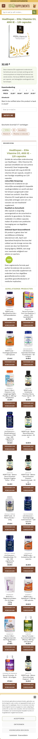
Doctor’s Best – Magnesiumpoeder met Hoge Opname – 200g (10, 638)
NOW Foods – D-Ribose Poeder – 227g (9, 517)
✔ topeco (6, 130)
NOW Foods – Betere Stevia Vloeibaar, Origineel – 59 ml (28, 677)
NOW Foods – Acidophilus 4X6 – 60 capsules (28, 557)
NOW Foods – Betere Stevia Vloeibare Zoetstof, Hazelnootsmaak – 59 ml (28, 478)
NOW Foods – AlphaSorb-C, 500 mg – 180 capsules (28, 598)
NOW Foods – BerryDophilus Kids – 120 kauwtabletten (10, 313)
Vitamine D (6, 134)
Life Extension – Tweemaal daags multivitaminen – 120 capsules (28, 518)
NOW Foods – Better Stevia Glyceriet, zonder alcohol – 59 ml (28, 434)
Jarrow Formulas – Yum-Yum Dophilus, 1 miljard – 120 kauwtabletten (28, 314)
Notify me (8, 115)
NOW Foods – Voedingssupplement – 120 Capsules (10, 352)
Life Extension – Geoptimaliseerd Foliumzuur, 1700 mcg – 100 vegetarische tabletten (10, 436)
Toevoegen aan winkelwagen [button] (10, 324)
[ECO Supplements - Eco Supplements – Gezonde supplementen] (19, 6)
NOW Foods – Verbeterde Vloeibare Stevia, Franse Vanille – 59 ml (28, 394)
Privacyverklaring (23, 735)
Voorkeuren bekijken (19, 730)
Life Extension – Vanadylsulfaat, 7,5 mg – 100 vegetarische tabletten (9, 559)
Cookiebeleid (13, 735)
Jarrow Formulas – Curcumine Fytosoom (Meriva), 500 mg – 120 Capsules (28, 638)
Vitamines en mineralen (20, 134)
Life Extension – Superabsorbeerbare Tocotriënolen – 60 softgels (28, 353)
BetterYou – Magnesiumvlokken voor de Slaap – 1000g (9, 599)
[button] (35, 697)
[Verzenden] (34, 12)
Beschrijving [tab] (8, 143)
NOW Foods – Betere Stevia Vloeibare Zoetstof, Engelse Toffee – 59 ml (10, 477)
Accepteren (19, 719)
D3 (14, 130)
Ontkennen (19, 724)
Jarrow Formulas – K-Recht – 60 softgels (10, 676)
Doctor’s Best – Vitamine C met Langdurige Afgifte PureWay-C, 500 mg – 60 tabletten (10, 394)
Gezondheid (22, 130)
